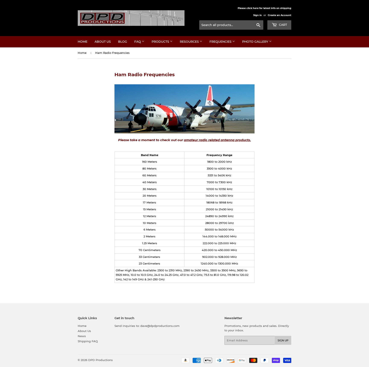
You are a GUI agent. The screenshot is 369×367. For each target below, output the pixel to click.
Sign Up (283, 340)
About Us (103, 42)
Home (82, 42)
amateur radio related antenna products (217, 140)
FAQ (138, 42)
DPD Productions (100, 360)
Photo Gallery (255, 42)
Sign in (257, 15)
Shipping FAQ (88, 341)
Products (161, 42)
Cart (282, 25)
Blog (122, 42)
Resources (190, 42)
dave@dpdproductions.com (160, 326)
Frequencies (220, 42)
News (82, 336)
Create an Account (279, 15)
